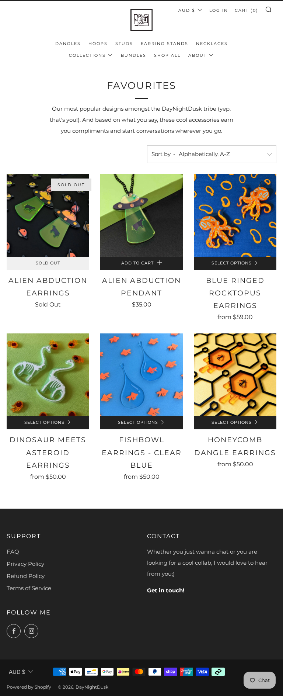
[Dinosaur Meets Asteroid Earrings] (48, 374)
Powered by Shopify (29, 687)
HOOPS (98, 43)
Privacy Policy (25, 563)
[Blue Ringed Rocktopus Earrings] (235, 215)
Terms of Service (29, 588)
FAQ (13, 551)
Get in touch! (165, 590)
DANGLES (68, 43)
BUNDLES (133, 55)
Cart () (246, 10)
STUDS (124, 43)
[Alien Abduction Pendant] (141, 215)
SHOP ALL (167, 55)
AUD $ (186, 10)
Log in (218, 10)
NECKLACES (212, 43)
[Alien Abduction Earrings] (48, 215)
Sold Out (48, 263)
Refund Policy (26, 575)
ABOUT (197, 55)
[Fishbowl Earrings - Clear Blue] (141, 374)
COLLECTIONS (87, 55)
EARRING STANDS (164, 43)
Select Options (232, 263)
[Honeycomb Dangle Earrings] (235, 374)
